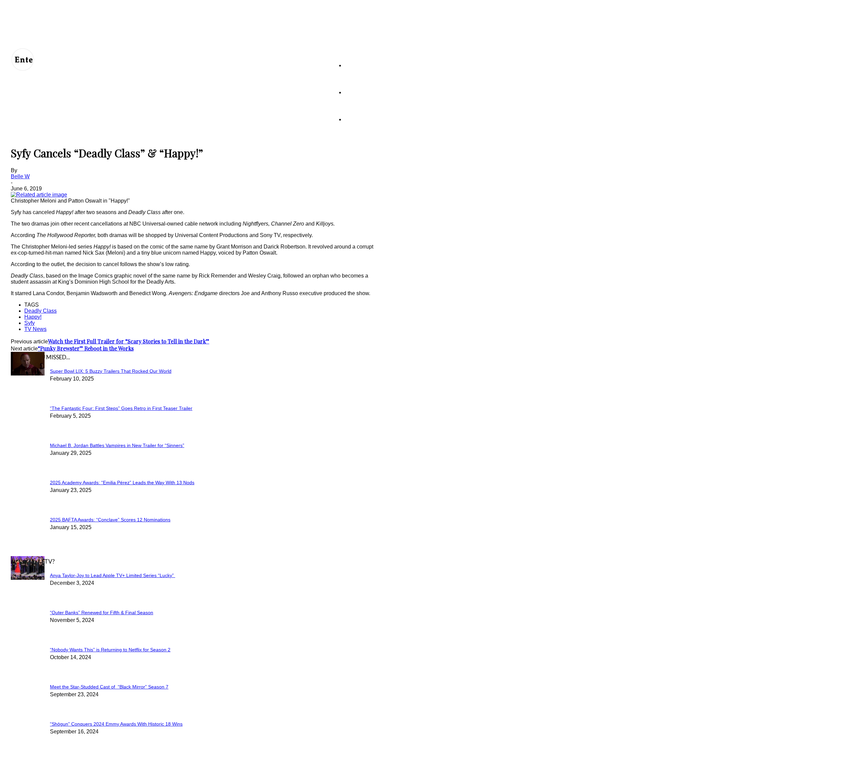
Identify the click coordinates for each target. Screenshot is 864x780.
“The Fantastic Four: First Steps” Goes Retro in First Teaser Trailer (121, 408)
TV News (35, 329)
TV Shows (356, 92)
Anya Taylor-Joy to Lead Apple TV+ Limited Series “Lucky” (112, 575)
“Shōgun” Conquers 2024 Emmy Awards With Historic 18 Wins (116, 724)
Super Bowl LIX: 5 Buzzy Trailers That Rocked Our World (110, 371)
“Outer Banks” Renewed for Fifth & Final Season (101, 612)
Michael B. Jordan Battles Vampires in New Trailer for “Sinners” (117, 445)
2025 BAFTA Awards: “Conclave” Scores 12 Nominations (110, 519)
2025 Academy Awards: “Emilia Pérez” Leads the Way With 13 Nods (122, 482)
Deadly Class (40, 311)
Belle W (20, 176)
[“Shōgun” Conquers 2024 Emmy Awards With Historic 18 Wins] (28, 578)
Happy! (33, 317)
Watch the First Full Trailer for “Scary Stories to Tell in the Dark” (128, 341)
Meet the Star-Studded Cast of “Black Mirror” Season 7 (109, 687)
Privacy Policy (94, 770)
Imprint (144, 770)
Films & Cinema (360, 119)
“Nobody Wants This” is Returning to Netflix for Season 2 (110, 649)
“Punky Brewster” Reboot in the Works (86, 348)
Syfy (29, 323)
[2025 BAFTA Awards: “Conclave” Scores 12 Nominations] (28, 373)
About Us (42, 770)
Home (351, 65)
